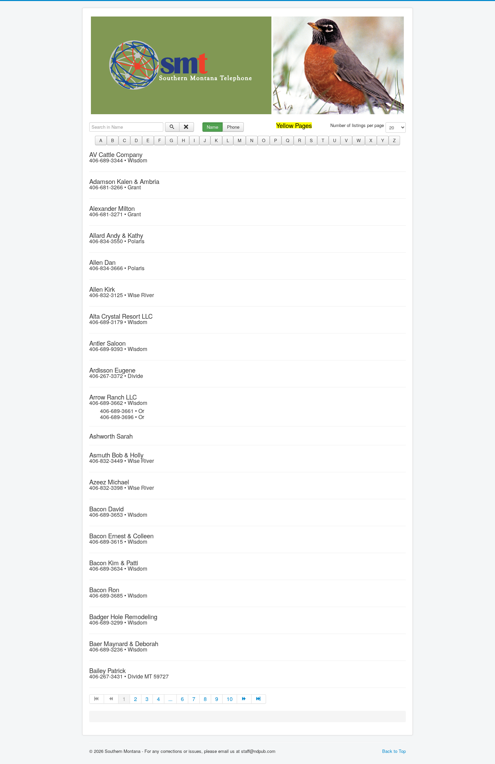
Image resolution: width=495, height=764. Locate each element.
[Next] (244, 699)
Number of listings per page (357, 125)
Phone (233, 127)
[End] (259, 699)
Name (212, 127)
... (170, 699)
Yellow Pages (294, 125)
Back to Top (394, 751)
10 (230, 699)
